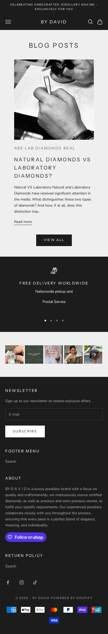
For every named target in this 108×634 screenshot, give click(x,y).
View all (54, 240)
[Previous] (13, 354)
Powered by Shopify (72, 598)
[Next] (95, 354)
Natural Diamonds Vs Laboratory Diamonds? (52, 167)
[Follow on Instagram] (21, 582)
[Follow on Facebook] (7, 582)
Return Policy (24, 555)
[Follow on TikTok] (35, 582)
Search (10, 461)
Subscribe (25, 431)
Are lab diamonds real (44, 148)
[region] (54, 289)
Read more (23, 221)
